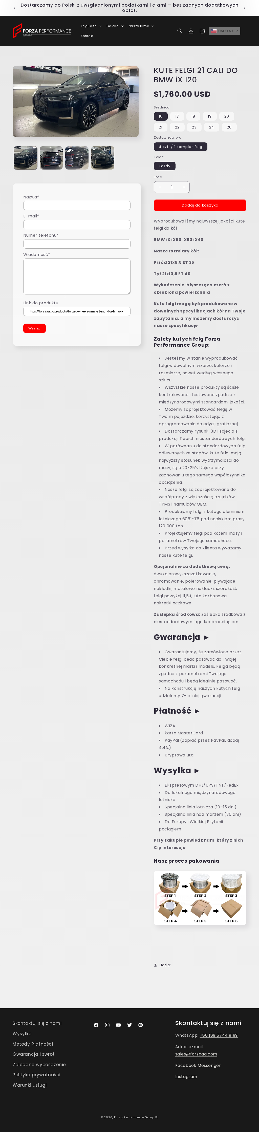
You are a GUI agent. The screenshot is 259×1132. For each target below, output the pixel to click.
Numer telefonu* (41, 235)
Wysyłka (22, 1034)
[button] (90, 26)
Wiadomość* (36, 254)
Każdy (164, 166)
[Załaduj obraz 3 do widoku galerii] (77, 158)
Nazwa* (31, 197)
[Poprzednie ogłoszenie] (14, 8)
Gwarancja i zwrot (34, 1054)
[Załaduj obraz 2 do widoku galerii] (51, 158)
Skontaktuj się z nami (37, 1023)
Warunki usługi (30, 1085)
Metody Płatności (33, 1044)
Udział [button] (165, 965)
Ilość (158, 177)
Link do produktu (40, 303)
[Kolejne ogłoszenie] (244, 8)
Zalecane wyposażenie (39, 1065)
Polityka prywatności (36, 1075)
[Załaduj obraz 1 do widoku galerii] (25, 158)
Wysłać (34, 328)
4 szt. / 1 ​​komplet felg (180, 146)
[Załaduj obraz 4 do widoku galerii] (102, 158)
